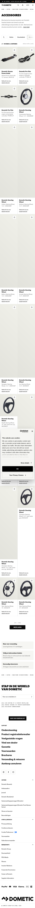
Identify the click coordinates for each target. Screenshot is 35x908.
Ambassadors (5, 788)
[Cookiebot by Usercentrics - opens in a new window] (21, 431)
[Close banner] (32, 431)
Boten (8, 9)
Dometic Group (12, 849)
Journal (3, 792)
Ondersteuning (9, 730)
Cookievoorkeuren (7, 828)
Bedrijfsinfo (5, 844)
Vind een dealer (9, 742)
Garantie (5, 747)
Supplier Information (7, 878)
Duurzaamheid (5, 853)
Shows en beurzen (6, 811)
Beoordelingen (6, 815)
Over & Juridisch (6, 819)
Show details (25, 463)
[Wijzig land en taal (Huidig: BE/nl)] (33, 1)
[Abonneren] (32, 697)
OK (17, 469)
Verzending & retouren (13, 759)
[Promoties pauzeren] (2, 1)
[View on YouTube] (13, 772)
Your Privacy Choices (16, 475)
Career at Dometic (12, 874)
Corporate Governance (14, 870)
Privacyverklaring (6, 824)
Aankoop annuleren (11, 763)
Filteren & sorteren (10, 44)
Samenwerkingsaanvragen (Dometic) (12, 801)
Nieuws (9, 861)
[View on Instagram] (3, 772)
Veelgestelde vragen (12, 738)
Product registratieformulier (15, 734)
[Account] (22, 5)
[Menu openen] (33, 5)
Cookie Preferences (7, 832)
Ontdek (3, 780)
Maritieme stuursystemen (20, 9)
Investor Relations (12, 866)
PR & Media (10, 857)
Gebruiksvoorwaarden (8, 840)
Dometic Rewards (6, 784)
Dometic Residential (13, 797)
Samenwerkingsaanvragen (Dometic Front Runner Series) (16, 806)
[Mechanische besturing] (3, 37)
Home (2, 9)
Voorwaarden (8, 751)
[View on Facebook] (8, 772)
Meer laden (17, 627)
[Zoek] (18, 5)
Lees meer (26, 27)
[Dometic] (6, 5)
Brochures (16, 755)
